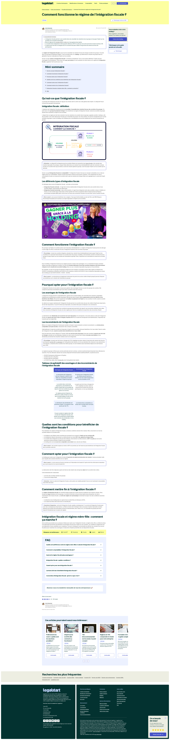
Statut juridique (79, 677)
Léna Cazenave (48, 28)
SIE (84, 470)
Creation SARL (119, 677)
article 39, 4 (61, 360)
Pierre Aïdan (65, 30)
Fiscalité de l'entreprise (67, 9)
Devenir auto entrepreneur (108, 677)
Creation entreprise (47, 677)
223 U (65, 42)
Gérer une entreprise (55, 9)
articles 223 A (59, 42)
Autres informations (105, 701)
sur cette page (98, 734)
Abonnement (83, 703)
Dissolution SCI (46, 679)
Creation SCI (87, 677)
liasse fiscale (89, 163)
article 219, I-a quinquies (56, 342)
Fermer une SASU (96, 677)
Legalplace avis (55, 679)
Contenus (102, 689)
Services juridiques (85, 689)
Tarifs (95, 3)
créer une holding (69, 60)
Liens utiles (120, 689)
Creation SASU (70, 677)
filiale (49, 494)
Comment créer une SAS (59, 677)
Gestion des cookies (104, 711)
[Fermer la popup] (165, 718)
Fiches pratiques (45, 9)
